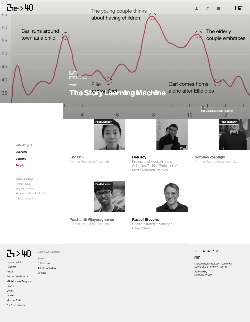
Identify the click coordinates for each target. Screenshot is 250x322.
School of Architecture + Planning (210, 266)
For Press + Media (16, 305)
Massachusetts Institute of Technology (213, 263)
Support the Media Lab (18, 276)
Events (10, 290)
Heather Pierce (23, 183)
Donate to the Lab (203, 274)
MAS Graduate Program (19, 281)
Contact (42, 272)
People (20, 165)
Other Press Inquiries (26, 198)
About (10, 271)
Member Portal (14, 300)
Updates (21, 158)
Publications (44, 263)
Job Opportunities (47, 268)
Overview (21, 152)
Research (11, 266)
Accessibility (200, 271)
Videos (10, 295)
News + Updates (15, 262)
